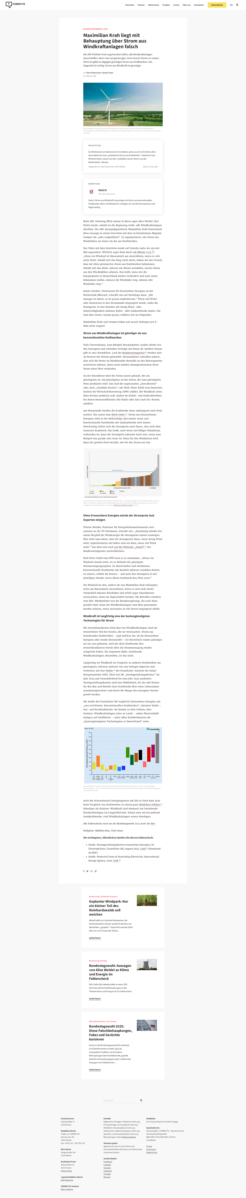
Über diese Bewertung (106, 194)
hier (176, 1121)
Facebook (108, 1171)
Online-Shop (66, 1171)
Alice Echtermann (94, 72)
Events (176, 5)
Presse (149, 1146)
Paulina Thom (107, 72)
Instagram (108, 1161)
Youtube (107, 1167)
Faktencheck (153, 5)
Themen (141, 5)
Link (115, 860)
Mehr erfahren (67, 1189)
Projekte (166, 5)
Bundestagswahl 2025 (95, 29)
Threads (107, 1174)
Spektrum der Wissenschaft (123, 505)
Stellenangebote (129, 1137)
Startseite (129, 5)
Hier (105, 1146)
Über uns (187, 5)
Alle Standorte (67, 1180)
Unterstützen (217, 5)
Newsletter (199, 5)
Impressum (151, 1149)
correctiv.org (15, 5)
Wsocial (107, 1177)
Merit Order (118, 414)
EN (231, 5)
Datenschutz (151, 1152)
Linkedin (107, 1164)
